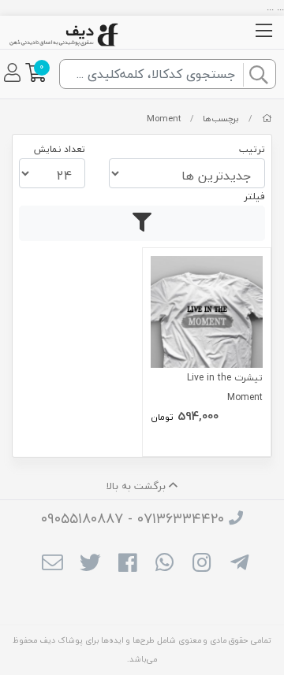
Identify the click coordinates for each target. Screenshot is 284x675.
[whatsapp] (164, 565)
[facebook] (127, 565)
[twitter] (90, 565)
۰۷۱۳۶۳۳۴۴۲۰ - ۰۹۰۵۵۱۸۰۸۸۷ (132, 518)
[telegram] (239, 565)
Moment (164, 118)
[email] (52, 565)
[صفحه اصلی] (267, 118)
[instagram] (202, 565)
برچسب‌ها (221, 118)
